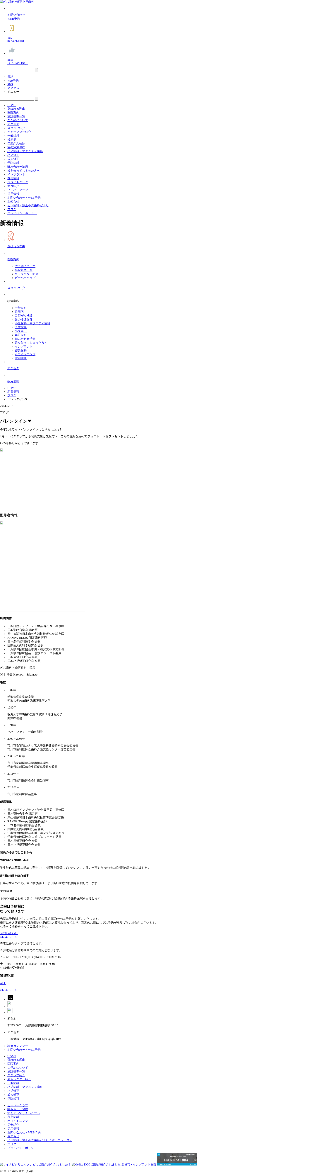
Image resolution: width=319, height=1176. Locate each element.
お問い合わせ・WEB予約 (24, 197)
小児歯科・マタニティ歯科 (25, 151)
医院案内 (13, 112)
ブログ (11, 209)
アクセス (13, 124)
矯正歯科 (21, 334)
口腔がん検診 (16, 143)
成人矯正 (13, 158)
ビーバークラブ (17, 189)
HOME (11, 105)
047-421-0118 (8, 936)
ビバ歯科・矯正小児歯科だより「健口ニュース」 (39, 1140)
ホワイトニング (17, 182)
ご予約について (17, 120)
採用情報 (13, 193)
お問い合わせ (9, 933)
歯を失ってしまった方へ (23, 170)
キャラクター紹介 (19, 131)
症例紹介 (13, 186)
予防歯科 (13, 162)
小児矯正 (13, 155)
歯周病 (11, 139)
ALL (3, 983)
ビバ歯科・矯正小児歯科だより (28, 205)
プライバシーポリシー (22, 213)
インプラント (16, 174)
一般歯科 (13, 135)
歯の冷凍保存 (16, 147)
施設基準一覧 (16, 116)
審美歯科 (13, 178)
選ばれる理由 (16, 108)
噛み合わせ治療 (25, 338)
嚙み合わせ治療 (17, 166)
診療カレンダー (17, 1045)
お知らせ (13, 201)
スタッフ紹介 (16, 128)
